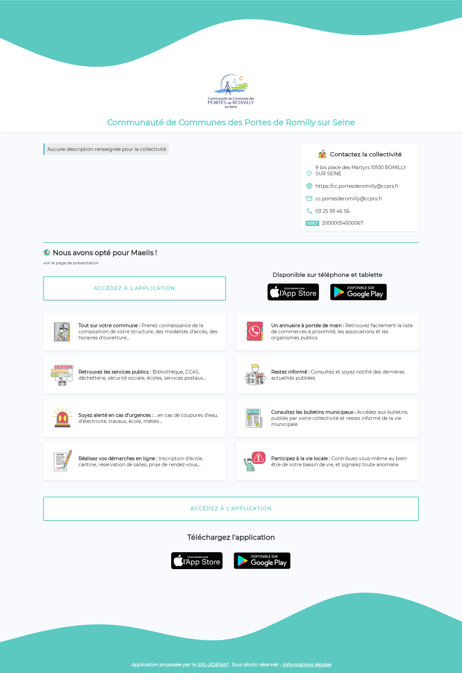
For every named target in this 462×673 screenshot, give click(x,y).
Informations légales (306, 664)
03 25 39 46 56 (333, 211)
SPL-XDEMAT (213, 664)
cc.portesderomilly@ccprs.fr (349, 199)
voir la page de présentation (71, 263)
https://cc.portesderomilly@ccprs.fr (357, 186)
